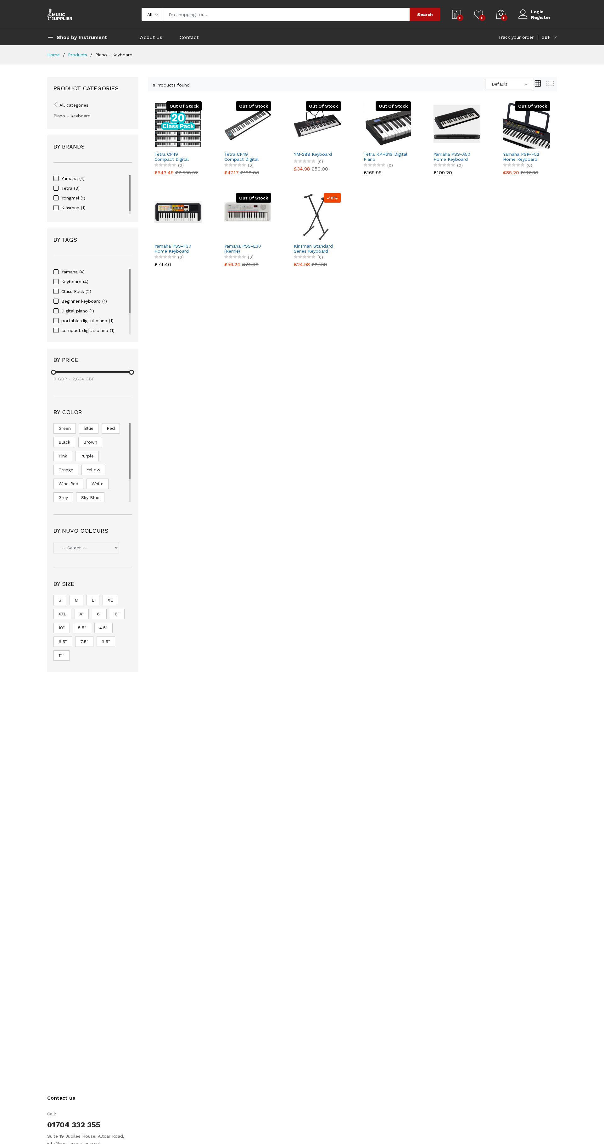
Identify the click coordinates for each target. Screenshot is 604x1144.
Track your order (516, 37)
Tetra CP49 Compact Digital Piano (241, 157)
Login (537, 11)
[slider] (53, 372)
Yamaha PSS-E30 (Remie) (242, 249)
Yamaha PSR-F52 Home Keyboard (521, 157)
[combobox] (508, 84)
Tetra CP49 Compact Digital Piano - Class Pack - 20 (176, 157)
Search (425, 14)
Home (53, 54)
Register (541, 17)
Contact (189, 37)
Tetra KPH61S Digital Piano (385, 157)
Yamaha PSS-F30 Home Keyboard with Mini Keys (172, 249)
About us (151, 37)
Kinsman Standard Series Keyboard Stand (313, 249)
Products (77, 54)
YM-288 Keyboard (313, 154)
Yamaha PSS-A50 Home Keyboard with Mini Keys (451, 157)
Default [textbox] (499, 84)
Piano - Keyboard (72, 115)
